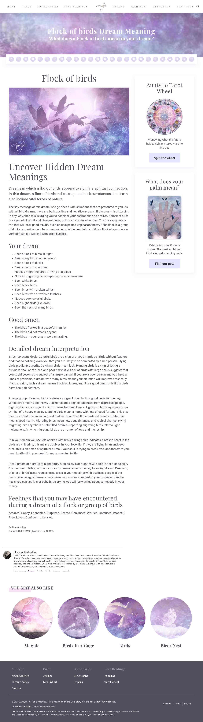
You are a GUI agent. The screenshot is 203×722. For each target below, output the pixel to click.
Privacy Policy (20, 681)
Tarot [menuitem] (27, 6)
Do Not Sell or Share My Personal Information (33, 707)
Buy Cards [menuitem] (185, 6)
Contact (16, 688)
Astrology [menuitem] (162, 6)
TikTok (47, 571)
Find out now (164, 263)
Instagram (56, 571)
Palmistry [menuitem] (139, 6)
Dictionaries (81, 675)
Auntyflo (23, 702)
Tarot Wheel (50, 681)
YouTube (40, 571)
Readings (109, 675)
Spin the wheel (164, 158)
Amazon (31, 571)
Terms (178, 704)
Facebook (65, 571)
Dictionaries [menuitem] (48, 6)
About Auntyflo (20, 675)
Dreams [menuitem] (118, 6)
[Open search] (198, 6)
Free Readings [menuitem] (76, 6)
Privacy (187, 704)
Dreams (78, 681)
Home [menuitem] (11, 6)
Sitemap (167, 704)
